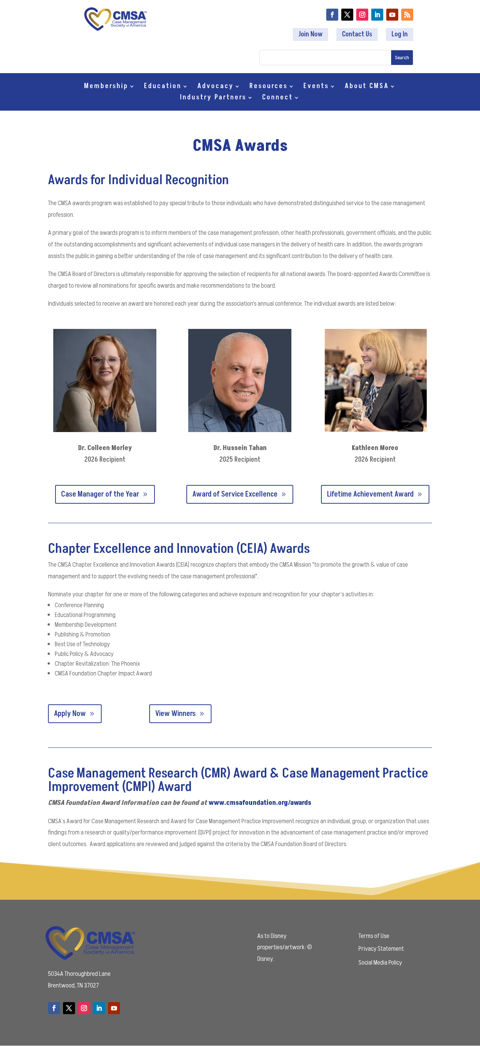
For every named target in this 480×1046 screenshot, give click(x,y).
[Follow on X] (347, 15)
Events (316, 87)
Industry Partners (213, 98)
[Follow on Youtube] (392, 15)
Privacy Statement (381, 948)
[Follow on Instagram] (362, 15)
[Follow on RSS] (407, 15)
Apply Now (70, 713)
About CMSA (367, 87)
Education (163, 87)
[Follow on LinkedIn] (377, 15)
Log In (400, 34)
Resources (268, 87)
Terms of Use (373, 936)
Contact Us (357, 34)
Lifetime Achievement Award (370, 494)
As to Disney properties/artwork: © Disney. (284, 947)
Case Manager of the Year (100, 494)
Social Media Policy (380, 962)
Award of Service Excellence (235, 494)
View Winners (175, 713)
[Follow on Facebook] (332, 15)
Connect (277, 98)
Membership (106, 87)
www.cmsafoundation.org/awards (259, 802)
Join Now (310, 34)
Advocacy (215, 87)
